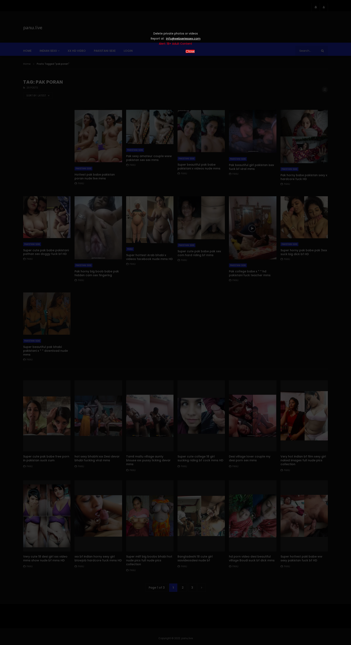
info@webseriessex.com (183, 39)
